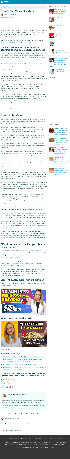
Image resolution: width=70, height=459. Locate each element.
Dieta (12, 2)
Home (3, 7)
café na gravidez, (15, 237)
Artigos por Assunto (44, 438)
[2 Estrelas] (8, 379)
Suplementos (37, 2)
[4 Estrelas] (12, 379)
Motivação (61, 2)
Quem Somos (11, 438)
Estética (46, 2)
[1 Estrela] (6, 379)
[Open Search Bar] (68, 2)
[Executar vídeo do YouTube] (24, 302)
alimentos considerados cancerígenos (14, 111)
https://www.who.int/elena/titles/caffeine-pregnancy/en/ (20, 364)
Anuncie (30, 438)
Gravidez (9, 7)
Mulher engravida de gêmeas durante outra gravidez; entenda (60, 11)
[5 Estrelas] (13, 379)
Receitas (19, 2)
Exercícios (27, 2)
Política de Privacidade (21, 438)
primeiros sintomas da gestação (17, 263)
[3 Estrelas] (10, 379)
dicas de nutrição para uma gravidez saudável (18, 42)
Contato (36, 438)
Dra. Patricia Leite (18, 14)
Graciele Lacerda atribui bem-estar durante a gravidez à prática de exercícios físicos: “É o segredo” (58, 62)
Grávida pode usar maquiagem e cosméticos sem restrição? (61, 52)
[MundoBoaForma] (5, 2)
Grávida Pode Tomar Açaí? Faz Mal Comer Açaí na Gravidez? (61, 36)
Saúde (53, 2)
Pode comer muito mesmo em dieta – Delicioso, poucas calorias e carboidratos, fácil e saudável (58, 161)
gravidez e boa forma (7, 383)
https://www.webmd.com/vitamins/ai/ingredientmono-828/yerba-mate (24, 357)
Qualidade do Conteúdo (56, 438)
